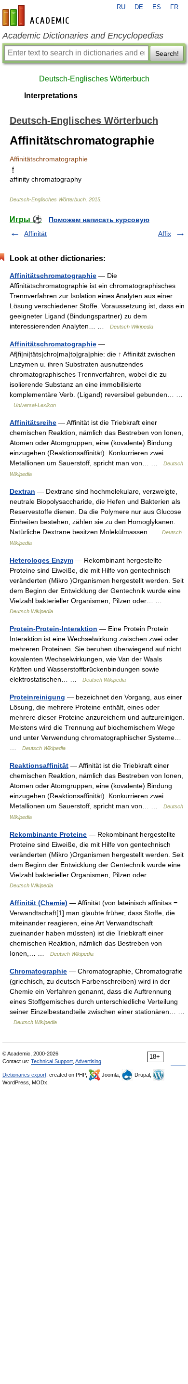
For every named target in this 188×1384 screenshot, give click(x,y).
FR (174, 7)
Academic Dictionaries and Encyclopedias (82, 35)
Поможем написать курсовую (99, 220)
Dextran (22, 491)
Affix (164, 233)
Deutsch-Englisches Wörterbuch (94, 79)
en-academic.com (37, 15)
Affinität (35, 233)
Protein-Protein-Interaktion (53, 629)
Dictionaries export (24, 1075)
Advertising (88, 1061)
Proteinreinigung (37, 697)
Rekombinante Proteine (48, 834)
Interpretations (51, 96)
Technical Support (52, 1061)
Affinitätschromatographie (53, 275)
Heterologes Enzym (41, 560)
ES (156, 7)
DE (138, 7)
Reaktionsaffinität (39, 765)
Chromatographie (38, 971)
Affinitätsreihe (33, 422)
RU (121, 7)
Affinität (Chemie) (38, 903)
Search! (167, 53)
